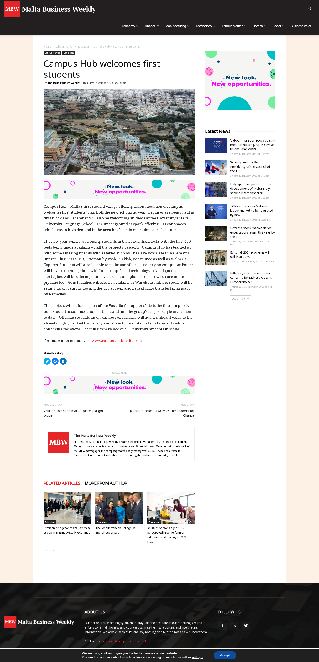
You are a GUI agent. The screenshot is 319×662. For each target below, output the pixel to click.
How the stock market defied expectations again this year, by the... (252, 232)
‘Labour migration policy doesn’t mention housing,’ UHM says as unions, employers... (252, 144)
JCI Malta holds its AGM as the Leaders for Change (162, 412)
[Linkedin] (234, 626)
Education (83, 46)
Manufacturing (175, 26)
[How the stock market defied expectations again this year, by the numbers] (216, 233)
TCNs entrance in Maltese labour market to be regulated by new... (251, 210)
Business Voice (301, 26)
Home (47, 46)
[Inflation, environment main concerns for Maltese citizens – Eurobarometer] (216, 278)
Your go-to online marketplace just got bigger (73, 412)
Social (277, 26)
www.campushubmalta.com (117, 340)
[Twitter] (246, 626)
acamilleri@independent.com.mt (123, 641)
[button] (309, 9)
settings (197, 657)
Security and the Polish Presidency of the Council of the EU (250, 166)
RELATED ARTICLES (62, 483)
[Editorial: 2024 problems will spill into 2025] (216, 257)
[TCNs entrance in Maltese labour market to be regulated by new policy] (216, 211)
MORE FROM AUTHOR (106, 483)
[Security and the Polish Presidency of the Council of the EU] (216, 167)
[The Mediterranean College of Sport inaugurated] (119, 508)
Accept (225, 655)
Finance (150, 26)
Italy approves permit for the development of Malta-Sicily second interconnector (250, 188)
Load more (239, 298)
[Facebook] (222, 626)
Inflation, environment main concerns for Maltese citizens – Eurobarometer (252, 277)
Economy (128, 26)
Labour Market (232, 26)
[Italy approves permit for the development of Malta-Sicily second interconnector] (216, 189)
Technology (204, 26)
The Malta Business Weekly (63, 82)
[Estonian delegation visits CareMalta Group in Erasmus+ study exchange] (67, 508)
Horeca (258, 26)
